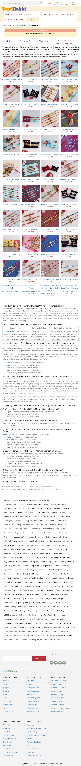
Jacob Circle (49, 586)
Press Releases (33, 749)
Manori (32, 639)
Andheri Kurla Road (44, 553)
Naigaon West (20, 631)
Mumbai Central (64, 516)
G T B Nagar (51, 635)
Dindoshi (56, 574)
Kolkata (5, 694)
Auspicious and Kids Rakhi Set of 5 (52, 154)
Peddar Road (44, 607)
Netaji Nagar (65, 582)
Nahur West (69, 627)
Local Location (8, 711)
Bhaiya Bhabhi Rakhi (10, 738)
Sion (40, 516)
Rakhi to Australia (33, 691)
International (34, 677)
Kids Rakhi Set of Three (69, 104)
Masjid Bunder (50, 598)
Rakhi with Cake (56, 691)
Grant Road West (47, 549)
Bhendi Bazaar (9, 607)
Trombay (63, 594)
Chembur (31, 508)
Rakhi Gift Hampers (58, 698)
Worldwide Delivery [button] (14, 19)
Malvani (44, 557)
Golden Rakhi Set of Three (30, 279)
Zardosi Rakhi (8, 745)
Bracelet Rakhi (8, 742)
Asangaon (16, 566)
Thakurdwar (42, 570)
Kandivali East (9, 525)
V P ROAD (7, 578)
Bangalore (6, 687)
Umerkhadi (70, 586)
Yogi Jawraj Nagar (10, 561)
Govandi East (28, 586)
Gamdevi (7, 566)
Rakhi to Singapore (34, 698)
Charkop (40, 578)
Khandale (37, 623)
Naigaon (29, 520)
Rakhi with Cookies (58, 704)
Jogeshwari (30, 512)
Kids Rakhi (6, 732)
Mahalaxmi (29, 594)
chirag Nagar (47, 627)
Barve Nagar (31, 570)
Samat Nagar (68, 541)
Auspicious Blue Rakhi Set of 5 (51, 79)
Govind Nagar (29, 590)
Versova (53, 525)
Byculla (49, 541)
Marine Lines (35, 529)
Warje (12, 512)
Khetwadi (45, 594)
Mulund (53, 504)
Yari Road (20, 557)
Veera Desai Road (28, 578)
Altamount (70, 561)
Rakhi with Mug (56, 701)
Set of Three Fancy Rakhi (12, 279)
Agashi (28, 557)
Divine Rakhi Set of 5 (50, 129)
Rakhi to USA (31, 681)
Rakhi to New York (33, 708)
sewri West (8, 603)
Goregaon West (41, 525)
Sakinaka (53, 516)
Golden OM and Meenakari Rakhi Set (15, 104)
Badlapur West (46, 566)
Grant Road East (20, 553)
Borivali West (50, 520)
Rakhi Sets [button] (31, 14)
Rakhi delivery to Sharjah (22, 475)
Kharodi (25, 566)
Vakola (61, 578)
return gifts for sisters (17, 391)
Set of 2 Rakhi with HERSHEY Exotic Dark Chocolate (59, 293)
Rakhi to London (33, 711)
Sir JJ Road (36, 603)
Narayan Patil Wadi (26, 635)
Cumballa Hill (45, 537)
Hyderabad (7, 701)
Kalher (31, 619)
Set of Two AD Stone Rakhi (50, 254)
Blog (28, 745)
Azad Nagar (46, 574)
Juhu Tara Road (46, 615)
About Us (30, 725)
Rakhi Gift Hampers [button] (48, 14)
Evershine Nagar (10, 545)
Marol (64, 545)
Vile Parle (7, 516)
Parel (34, 516)
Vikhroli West (39, 541)
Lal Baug (7, 594)
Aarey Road (50, 590)
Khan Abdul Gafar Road (23, 623)
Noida (5, 708)
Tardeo (25, 529)
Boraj (64, 603)
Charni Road (32, 607)
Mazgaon (31, 553)
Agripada (7, 582)
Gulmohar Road (9, 590)
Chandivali (45, 512)
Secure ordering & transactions (17, 668)
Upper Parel (8, 570)
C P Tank (40, 598)
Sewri (58, 590)
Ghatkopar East (27, 525)
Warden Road (60, 561)
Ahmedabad (7, 704)
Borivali (21, 504)
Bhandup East (65, 557)
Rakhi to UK (31, 684)
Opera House (60, 529)
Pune (5, 698)
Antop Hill (65, 566)
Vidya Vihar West (63, 549)
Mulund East (62, 525)
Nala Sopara (19, 520)
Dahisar (66, 508)
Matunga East (48, 529)
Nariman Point (9, 574)
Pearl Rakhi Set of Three (31, 291)
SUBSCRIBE (39, 658)
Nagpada (40, 590)
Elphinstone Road (64, 635)
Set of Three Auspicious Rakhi (32, 229)
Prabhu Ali (7, 537)
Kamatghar (8, 619)
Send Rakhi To (10, 677)
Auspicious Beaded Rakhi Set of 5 (52, 179)
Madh (55, 578)
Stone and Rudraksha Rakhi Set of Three (55, 229)
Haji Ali (47, 578)
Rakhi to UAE (31, 694)
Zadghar (37, 557)
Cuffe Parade (37, 533)
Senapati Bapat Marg (22, 603)
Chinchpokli (54, 557)
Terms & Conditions (34, 742)
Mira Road (57, 508)
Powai (14, 504)
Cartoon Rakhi (8, 756)
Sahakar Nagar (33, 537)
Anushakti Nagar (18, 541)
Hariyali (59, 623)
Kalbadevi (7, 553)
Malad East (57, 537)
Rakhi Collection (11, 721)
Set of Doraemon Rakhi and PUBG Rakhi (35, 79)
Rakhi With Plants (57, 711)
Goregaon (37, 504)
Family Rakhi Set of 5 (30, 129)
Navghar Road (33, 631)
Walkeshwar (53, 582)
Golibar (6, 611)
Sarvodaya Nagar (40, 582)
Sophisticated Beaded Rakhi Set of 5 (34, 104)
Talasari (57, 603)
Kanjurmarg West (57, 619)
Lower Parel (62, 520)
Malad (46, 504)
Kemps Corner (9, 557)
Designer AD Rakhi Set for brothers (34, 204)
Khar (38, 512)
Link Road (22, 615)
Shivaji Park (8, 533)
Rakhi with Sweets (57, 684)
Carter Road (56, 607)
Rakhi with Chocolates (14, 362)
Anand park (21, 549)
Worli (54, 512)
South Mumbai (25, 516)
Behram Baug (22, 574)
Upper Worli (19, 570)
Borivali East (38, 520)
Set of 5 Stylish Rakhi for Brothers (14, 204)
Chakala (16, 578)
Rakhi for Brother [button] (13, 14)
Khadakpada (8, 623)
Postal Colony (49, 533)
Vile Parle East (9, 549)
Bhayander (62, 512)
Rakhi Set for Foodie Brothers (13, 254)
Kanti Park (23, 627)
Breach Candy (45, 545)
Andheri (7, 504)
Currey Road (39, 635)
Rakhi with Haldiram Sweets (61, 708)
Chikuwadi (26, 533)
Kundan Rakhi (9, 339)
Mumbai (6, 681)
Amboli (57, 566)
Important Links (35, 721)
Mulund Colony (42, 639)
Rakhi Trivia (31, 752)
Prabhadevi (8, 529)
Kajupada (55, 631)
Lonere (40, 611)
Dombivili (48, 508)
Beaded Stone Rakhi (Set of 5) (13, 79)
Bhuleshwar (17, 582)
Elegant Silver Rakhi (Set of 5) (70, 204)
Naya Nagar (45, 631)
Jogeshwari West (20, 537)
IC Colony (57, 541)
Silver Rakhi (7, 728)
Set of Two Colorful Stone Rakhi (51, 204)
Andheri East (61, 533)
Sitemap (30, 738)
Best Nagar (53, 570)
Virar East (56, 545)
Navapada (64, 631)
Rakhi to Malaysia (33, 701)
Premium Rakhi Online (11, 752)
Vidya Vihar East (33, 549)
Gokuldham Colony (18, 611)
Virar (5, 512)
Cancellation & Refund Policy (37, 735)
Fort (18, 525)
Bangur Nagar (18, 594)
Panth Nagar (21, 607)
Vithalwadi (57, 553)
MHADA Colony (55, 639)
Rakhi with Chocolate (58, 681)
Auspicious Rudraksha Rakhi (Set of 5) (34, 179)
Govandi (18, 529)
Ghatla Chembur (21, 639)
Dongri (65, 553)
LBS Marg (60, 611)
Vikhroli (39, 508)
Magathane (31, 611)
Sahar (37, 594)
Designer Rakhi (8, 735)
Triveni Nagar (65, 570)
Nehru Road (8, 586)
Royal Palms (67, 590)
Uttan (20, 590)
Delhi (5, 684)
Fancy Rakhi (7, 725)
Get (61, 3)
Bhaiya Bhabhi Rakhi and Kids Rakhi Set (16, 154)
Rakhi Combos (58, 677)
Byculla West (29, 598)
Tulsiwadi (64, 574)
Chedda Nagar (34, 574)
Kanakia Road (33, 615)
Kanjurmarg (34, 566)
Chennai (6, 691)
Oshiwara (69, 578)
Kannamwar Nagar (11, 627)
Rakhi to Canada (33, 687)
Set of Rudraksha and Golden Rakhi (33, 154)
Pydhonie (54, 594)
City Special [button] (66, 14)
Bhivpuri (61, 598)
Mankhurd (38, 586)
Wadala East (59, 586)
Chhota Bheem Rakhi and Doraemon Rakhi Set (18, 129)
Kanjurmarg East (42, 619)
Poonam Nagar (46, 561)
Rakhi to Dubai (32, 704)
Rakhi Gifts (32, 19)
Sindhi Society (47, 603)
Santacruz (20, 512)
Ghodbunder (8, 639)
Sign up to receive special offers (17, 654)
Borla (65, 537)
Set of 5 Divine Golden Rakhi (12, 291)
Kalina (15, 516)
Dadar (16, 508)
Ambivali (21, 545)
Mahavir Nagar (35, 627)
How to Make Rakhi (34, 756)
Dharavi (7, 541)
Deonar (18, 586)
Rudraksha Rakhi (13, 437)
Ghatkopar (8, 508)
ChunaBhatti (8, 631)
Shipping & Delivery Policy (36, 728)
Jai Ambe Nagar (59, 615)
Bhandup (61, 504)
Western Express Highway (29, 561)
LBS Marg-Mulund (10, 615)
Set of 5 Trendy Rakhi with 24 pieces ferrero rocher (40, 254)
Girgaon (17, 533)
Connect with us (57, 659)
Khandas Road (49, 623)
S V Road (29, 541)
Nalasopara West (10, 635)
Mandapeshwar (32, 545)
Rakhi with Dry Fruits (58, 687)
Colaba (23, 508)
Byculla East (18, 598)
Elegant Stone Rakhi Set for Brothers (15, 229)
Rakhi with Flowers (58, 694)
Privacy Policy (32, 732)
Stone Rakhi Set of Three (50, 279)
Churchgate (8, 520)
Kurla (46, 516)
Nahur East (28, 582)
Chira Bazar (58, 627)
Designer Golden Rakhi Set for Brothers (54, 104)
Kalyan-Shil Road (20, 619)
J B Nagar (67, 623)
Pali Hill (65, 607)
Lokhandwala (50, 611)
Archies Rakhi (9, 331)
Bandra (29, 504)
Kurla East (7, 598)
